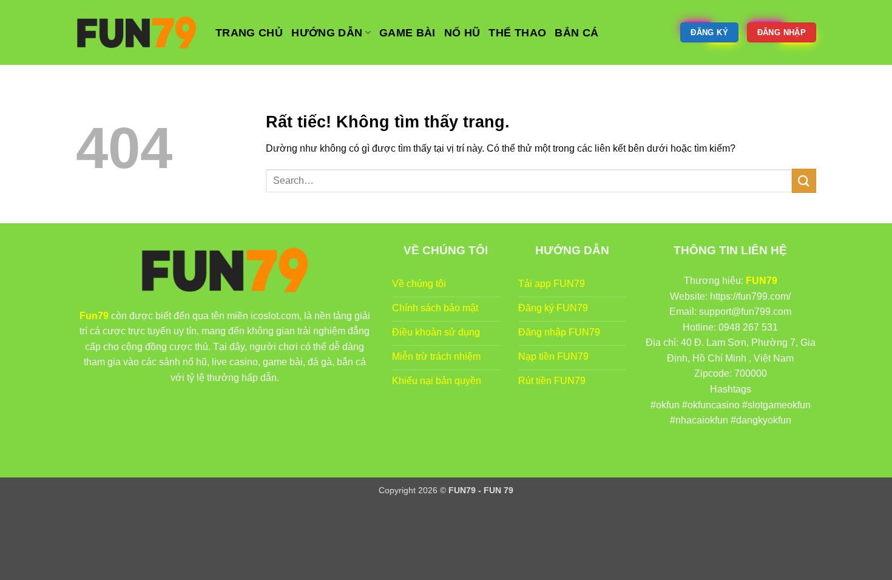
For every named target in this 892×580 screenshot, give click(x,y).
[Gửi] (804, 180)
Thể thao (517, 33)
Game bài (407, 33)
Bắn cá (576, 33)
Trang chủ (249, 33)
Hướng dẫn (326, 33)
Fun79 (94, 316)
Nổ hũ (462, 33)
